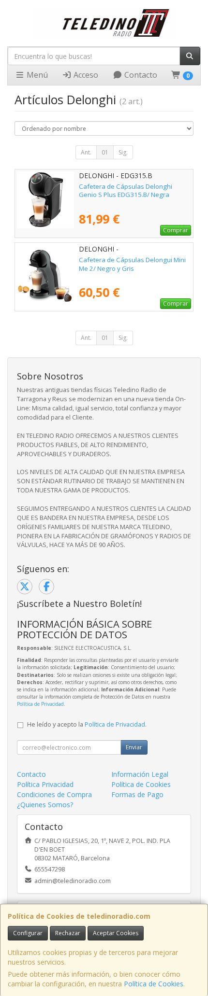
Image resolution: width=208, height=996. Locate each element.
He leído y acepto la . (87, 724)
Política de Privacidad (40, 704)
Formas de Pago (137, 794)
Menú (36, 75)
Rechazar (67, 933)
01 (105, 152)
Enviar (134, 747)
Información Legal (139, 774)
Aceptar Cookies (115, 933)
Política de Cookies (153, 983)
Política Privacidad (45, 784)
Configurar (28, 933)
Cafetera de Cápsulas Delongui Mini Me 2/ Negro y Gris (132, 263)
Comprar (175, 230)
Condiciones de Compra (54, 794)
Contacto (139, 75)
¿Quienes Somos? (45, 804)
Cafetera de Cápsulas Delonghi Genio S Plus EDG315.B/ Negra (125, 190)
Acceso (85, 75)
